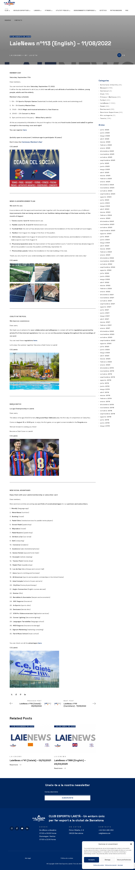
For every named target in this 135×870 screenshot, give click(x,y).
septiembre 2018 (107, 414)
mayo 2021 (105, 316)
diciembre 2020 (107, 331)
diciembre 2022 (107, 258)
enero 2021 (105, 328)
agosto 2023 (105, 233)
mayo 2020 (105, 353)
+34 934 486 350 (106, 830)
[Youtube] (22, 828)
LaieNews (16, 55)
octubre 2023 (106, 227)
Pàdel (104, 106)
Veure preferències (124, 860)
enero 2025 (105, 182)
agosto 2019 (105, 380)
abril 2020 (104, 356)
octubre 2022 (106, 264)
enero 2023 (105, 255)
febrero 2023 (106, 252)
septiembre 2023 (107, 230)
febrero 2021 (106, 325)
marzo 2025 (105, 175)
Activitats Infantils (111, 85)
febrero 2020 (106, 362)
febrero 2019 (106, 398)
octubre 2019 (106, 374)
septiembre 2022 (107, 267)
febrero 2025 (106, 178)
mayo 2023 (105, 243)
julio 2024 (104, 200)
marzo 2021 (105, 322)
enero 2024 (105, 218)
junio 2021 (105, 313)
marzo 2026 (105, 142)
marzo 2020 (105, 359)
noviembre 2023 (107, 224)
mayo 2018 (105, 426)
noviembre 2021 (107, 298)
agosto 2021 (105, 307)
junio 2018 (105, 423)
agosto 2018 (105, 417)
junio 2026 (105, 133)
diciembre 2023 (107, 221)
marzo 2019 (105, 395)
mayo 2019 (105, 389)
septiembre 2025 (107, 160)
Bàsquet (106, 88)
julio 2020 (104, 346)
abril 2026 (104, 139)
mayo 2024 (105, 206)
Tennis (105, 118)
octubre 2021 (106, 301)
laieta (33, 55)
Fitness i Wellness (110, 97)
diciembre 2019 (107, 368)
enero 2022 (105, 291)
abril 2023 (104, 246)
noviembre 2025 (107, 154)
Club (104, 94)
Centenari (106, 91)
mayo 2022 (105, 279)
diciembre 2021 (107, 295)
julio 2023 (104, 236)
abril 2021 (104, 319)
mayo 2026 (105, 136)
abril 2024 (104, 209)
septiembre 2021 (107, 304)
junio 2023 (105, 240)
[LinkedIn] (27, 828)
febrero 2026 (106, 145)
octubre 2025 (106, 157)
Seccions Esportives (111, 112)
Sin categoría (107, 115)
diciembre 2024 (107, 185)
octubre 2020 (106, 337)
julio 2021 (104, 310)
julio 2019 (104, 383)
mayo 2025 (105, 169)
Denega (107, 860)
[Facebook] (17, 828)
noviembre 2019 (107, 371)
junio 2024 (105, 203)
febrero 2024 (106, 215)
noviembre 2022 (107, 261)
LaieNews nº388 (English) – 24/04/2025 (70, 762)
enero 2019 (105, 401)
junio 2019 (105, 386)
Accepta (91, 860)
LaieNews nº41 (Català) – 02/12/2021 (30, 760)
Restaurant (107, 109)
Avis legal (120, 865)
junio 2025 (105, 166)
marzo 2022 (105, 285)
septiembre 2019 (107, 377)
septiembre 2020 (107, 340)
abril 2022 (104, 282)
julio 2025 (104, 163)
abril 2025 (104, 172)
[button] (131, 844)
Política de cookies (98, 865)
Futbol (105, 100)
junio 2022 (105, 276)
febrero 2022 (106, 288)
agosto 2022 (105, 270)
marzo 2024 (105, 212)
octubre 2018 (106, 411)
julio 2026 (104, 130)
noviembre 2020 (107, 334)
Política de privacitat (111, 865)
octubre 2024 (106, 191)
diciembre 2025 (107, 151)
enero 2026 (105, 148)
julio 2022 (104, 273)
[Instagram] (12, 828)
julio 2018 (104, 420)
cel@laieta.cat (104, 833)
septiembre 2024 (107, 194)
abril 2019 (104, 392)
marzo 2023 (105, 249)
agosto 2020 (105, 343)
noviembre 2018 (107, 408)
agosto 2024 (106, 197)
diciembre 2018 (107, 404)
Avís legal (28, 858)
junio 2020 (105, 349)
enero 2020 (105, 365)
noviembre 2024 (107, 188)
